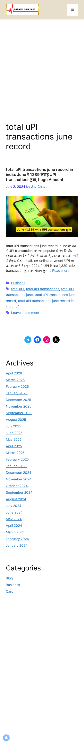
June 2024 (14, 512)
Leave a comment (25, 313)
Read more (60, 271)
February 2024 (17, 539)
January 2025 (16, 466)
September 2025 (19, 413)
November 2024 (18, 479)
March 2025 (15, 453)
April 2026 (14, 373)
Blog (9, 578)
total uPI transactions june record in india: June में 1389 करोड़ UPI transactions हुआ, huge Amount (39, 174)
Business (18, 283)
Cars (9, 591)
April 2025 (14, 446)
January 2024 (17, 545)
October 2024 (17, 486)
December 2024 (18, 473)
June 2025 (14, 433)
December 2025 (18, 400)
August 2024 (16, 499)
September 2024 (19, 492)
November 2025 (18, 406)
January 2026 (17, 393)
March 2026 (15, 380)
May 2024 (14, 519)
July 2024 (13, 506)
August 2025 (16, 420)
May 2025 (13, 439)
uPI (17, 307)
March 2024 (15, 532)
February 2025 (17, 459)
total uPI (17, 289)
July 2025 (13, 426)
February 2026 (17, 386)
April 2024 (14, 526)
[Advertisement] (42, 63)
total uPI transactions (42, 289)
